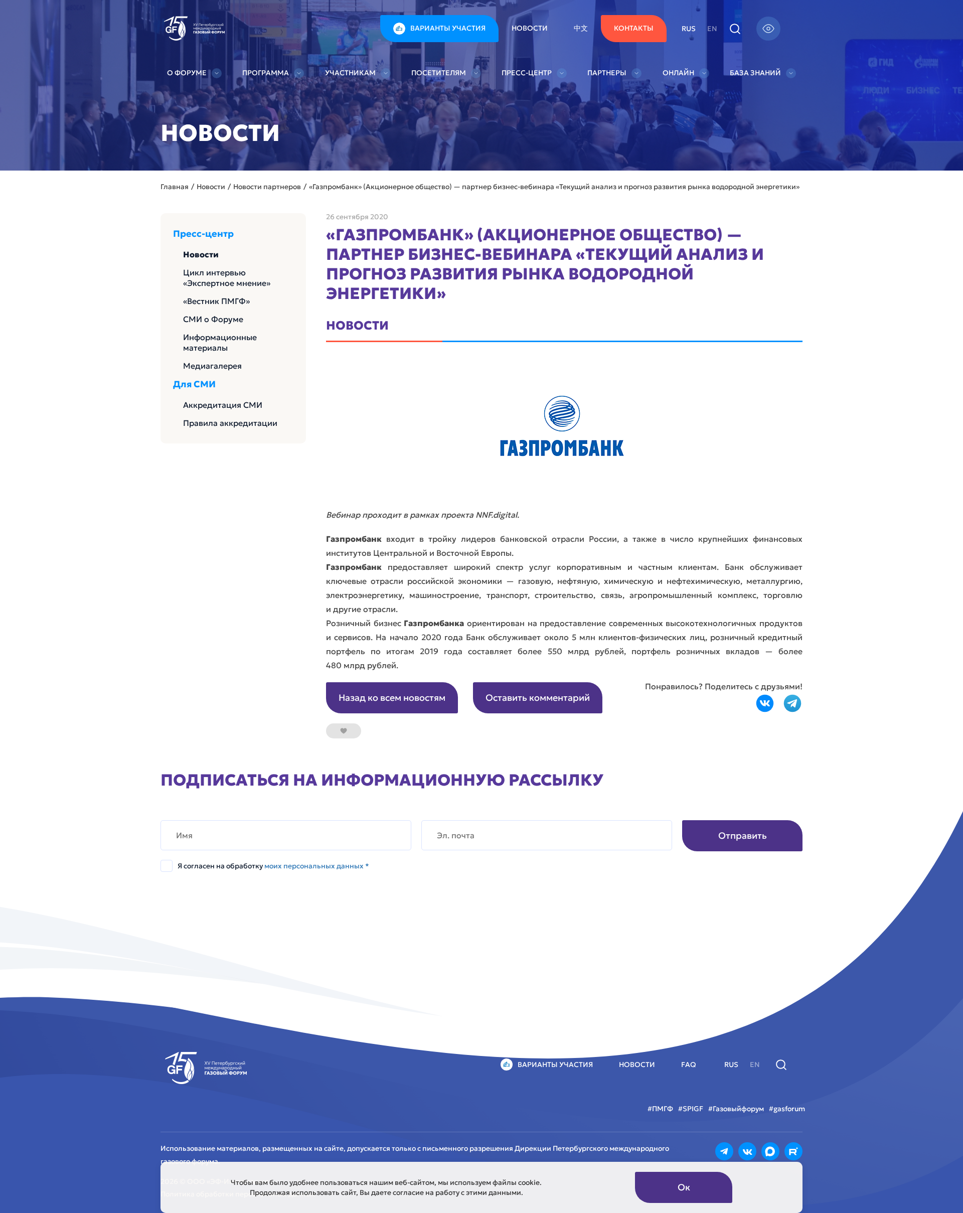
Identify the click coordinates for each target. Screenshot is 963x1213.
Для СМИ (194, 384)
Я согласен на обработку (273, 865)
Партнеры (606, 72)
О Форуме (187, 72)
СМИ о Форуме (213, 319)
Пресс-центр (527, 72)
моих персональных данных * (316, 865)
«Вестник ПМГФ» (216, 301)
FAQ (688, 1064)
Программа (265, 72)
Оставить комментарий (538, 697)
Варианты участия (448, 28)
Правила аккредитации (230, 423)
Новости (530, 28)
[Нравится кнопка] (343, 730)
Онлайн (678, 72)
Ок (684, 1187)
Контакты (634, 28)
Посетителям (438, 72)
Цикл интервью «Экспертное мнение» (226, 277)
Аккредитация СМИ (222, 405)
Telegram (792, 703)
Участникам (350, 72)
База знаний (755, 72)
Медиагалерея (212, 366)
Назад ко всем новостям (392, 697)
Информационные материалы (220, 342)
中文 (581, 28)
